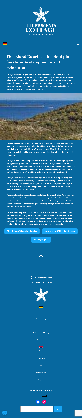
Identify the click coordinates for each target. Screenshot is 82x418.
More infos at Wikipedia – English (22, 231)
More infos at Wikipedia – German (60, 231)
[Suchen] (58, 409)
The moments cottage (43, 277)
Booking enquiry (41, 240)
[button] (4, 413)
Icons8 (44, 396)
